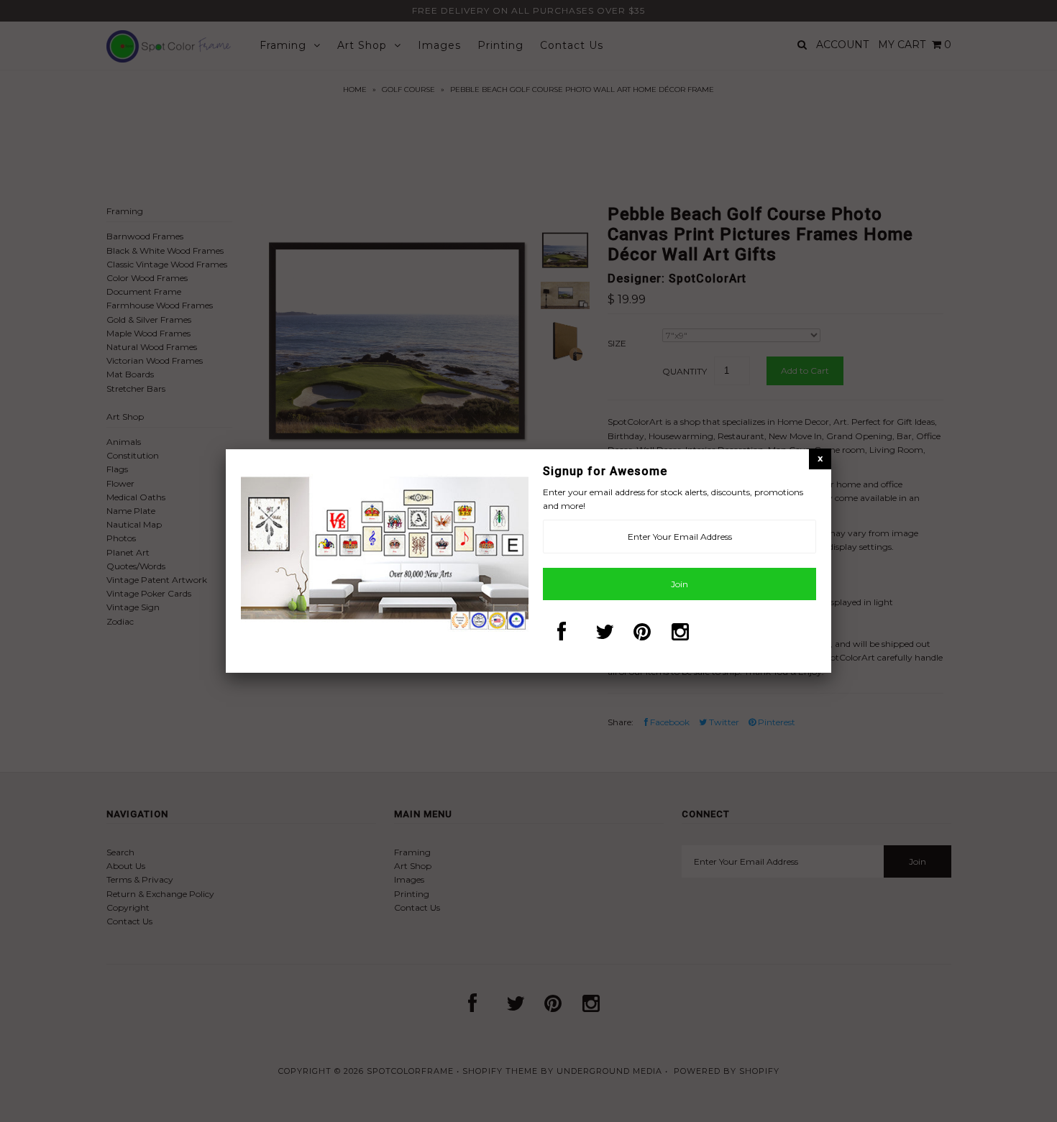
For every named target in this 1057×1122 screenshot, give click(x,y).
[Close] (820, 458)
